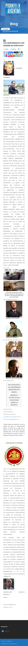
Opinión (6, 49)
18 (19, 49)
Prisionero (14, 49)
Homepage (5, 29)
